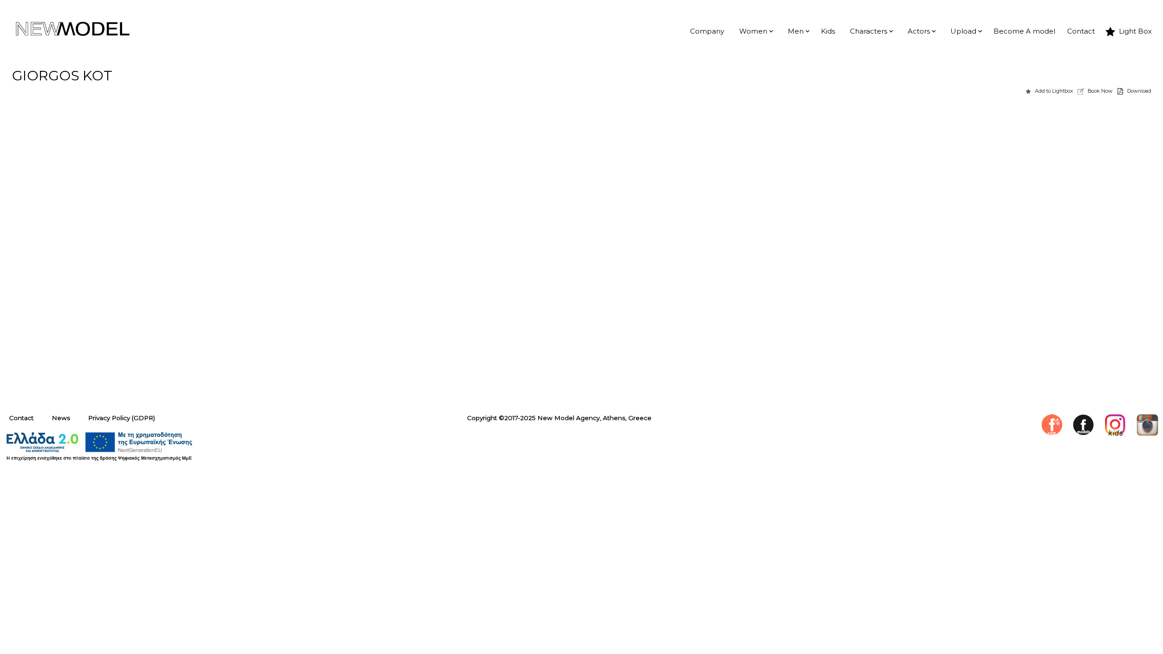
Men (796, 31)
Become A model (1024, 31)
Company (707, 31)
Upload (963, 31)
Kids (828, 31)
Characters (868, 31)
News (61, 417)
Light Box (1135, 31)
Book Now (1100, 91)
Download (1139, 91)
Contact (1081, 31)
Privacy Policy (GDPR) (121, 417)
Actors (919, 31)
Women (753, 31)
